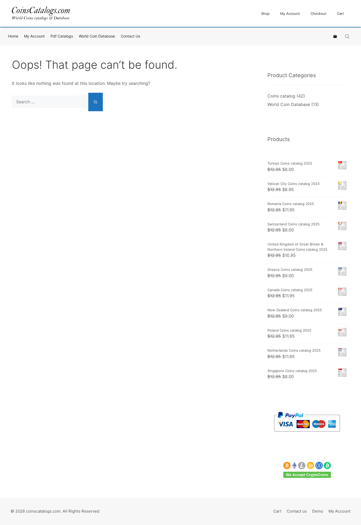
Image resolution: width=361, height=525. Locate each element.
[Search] (95, 102)
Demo (317, 511)
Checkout (318, 13)
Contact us (130, 36)
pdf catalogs (61, 36)
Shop (265, 13)
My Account (290, 13)
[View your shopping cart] (335, 36)
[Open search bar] (347, 36)
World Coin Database (97, 36)
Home (13, 36)
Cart (340, 13)
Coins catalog (281, 96)
